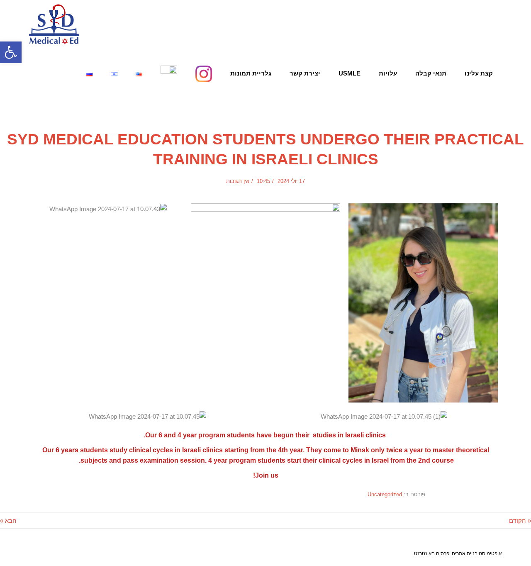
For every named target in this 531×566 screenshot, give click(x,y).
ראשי (234, 101)
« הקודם (520, 520)
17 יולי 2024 (291, 181)
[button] (11, 52)
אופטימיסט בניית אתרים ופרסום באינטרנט (458, 553)
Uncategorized (51, 101)
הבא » (8, 520)
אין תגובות (237, 181)
